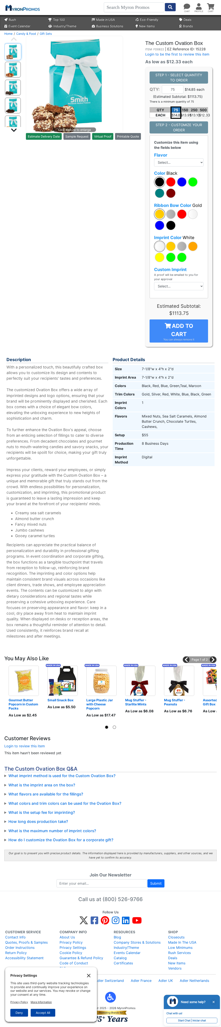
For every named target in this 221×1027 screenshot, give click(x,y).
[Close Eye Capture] (213, 1002)
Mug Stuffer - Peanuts (175, 702)
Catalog (120, 958)
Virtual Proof (102, 136)
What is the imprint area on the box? (41, 785)
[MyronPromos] (22, 7)
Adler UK (165, 980)
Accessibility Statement (24, 958)
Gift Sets (46, 33)
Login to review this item (24, 746)
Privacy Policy (71, 942)
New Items (147, 26)
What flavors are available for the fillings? (45, 794)
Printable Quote (128, 136)
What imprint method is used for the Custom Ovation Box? (61, 775)
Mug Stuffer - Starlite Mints (136, 702)
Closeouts (176, 937)
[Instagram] (115, 922)
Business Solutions (109, 26)
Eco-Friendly (149, 19)
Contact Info (15, 937)
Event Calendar (19, 26)
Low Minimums (180, 947)
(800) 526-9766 (123, 899)
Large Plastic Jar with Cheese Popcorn (100, 704)
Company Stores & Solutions (137, 942)
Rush (12, 19)
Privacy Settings (73, 947)
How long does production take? (38, 821)
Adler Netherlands (194, 980)
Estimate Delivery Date (44, 136)
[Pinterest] (104, 922)
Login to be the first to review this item (177, 54)
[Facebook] (94, 922)
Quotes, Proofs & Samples (26, 942)
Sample (76, 136)
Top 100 (59, 19)
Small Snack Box (60, 700)
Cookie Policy (71, 953)
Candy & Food (26, 33)
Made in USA (105, 19)
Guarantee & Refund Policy (81, 958)
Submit (156, 883)
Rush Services (179, 953)
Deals (187, 19)
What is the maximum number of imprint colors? (52, 831)
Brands (188, 26)
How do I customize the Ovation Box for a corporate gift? (60, 840)
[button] (159, 182)
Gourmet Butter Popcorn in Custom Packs (24, 704)
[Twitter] (83, 922)
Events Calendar (127, 953)
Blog (117, 937)
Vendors (175, 968)
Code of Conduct (74, 963)
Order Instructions (20, 947)
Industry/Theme (64, 26)
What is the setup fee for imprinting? (41, 812)
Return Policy (16, 953)
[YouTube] (137, 922)
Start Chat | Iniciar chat (192, 1020)
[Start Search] (170, 7)
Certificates (123, 963)
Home (8, 33)
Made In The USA (182, 942)
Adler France (141, 980)
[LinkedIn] (126, 922)
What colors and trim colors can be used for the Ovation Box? (64, 803)
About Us (67, 937)
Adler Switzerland (109, 980)
